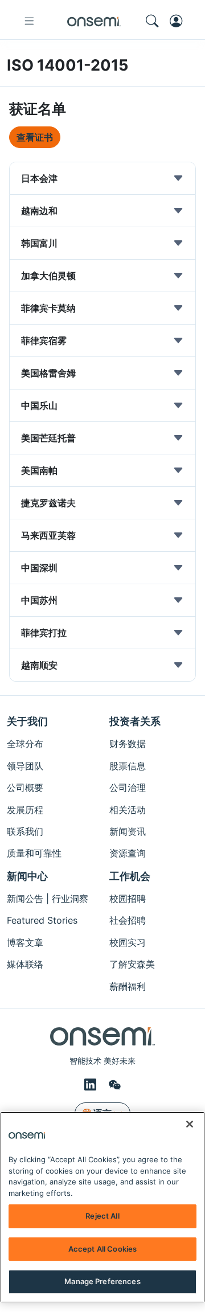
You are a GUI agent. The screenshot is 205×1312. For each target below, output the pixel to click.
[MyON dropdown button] (179, 21)
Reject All (102, 1215)
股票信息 (127, 766)
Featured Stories (42, 920)
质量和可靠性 (34, 853)
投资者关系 (135, 721)
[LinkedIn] (92, 1084)
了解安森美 (132, 964)
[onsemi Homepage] (94, 21)
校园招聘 (127, 898)
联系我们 (25, 831)
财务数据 (127, 743)
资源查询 (127, 853)
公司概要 (25, 787)
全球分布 (25, 743)
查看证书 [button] (35, 137)
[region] (102, 1207)
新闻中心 (27, 876)
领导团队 (25, 766)
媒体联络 (25, 964)
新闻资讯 (127, 831)
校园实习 (127, 942)
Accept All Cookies (102, 1248)
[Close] (189, 1124)
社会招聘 (127, 920)
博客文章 (25, 942)
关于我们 (27, 721)
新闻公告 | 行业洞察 (47, 898)
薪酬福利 (127, 986)
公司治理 (127, 787)
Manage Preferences (102, 1281)
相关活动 (127, 809)
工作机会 (129, 876)
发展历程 (25, 809)
